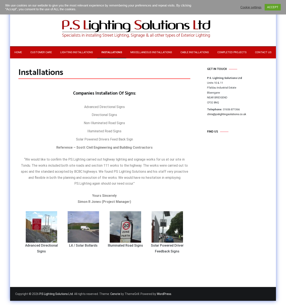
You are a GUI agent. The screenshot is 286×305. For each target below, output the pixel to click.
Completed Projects (232, 52)
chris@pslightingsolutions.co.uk (226, 114)
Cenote (115, 294)
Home (18, 52)
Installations (111, 52)
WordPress (164, 294)
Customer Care (41, 52)
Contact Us (263, 52)
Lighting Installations (76, 52)
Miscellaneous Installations (151, 52)
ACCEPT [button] (272, 7)
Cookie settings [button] (251, 7)
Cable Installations (194, 52)
